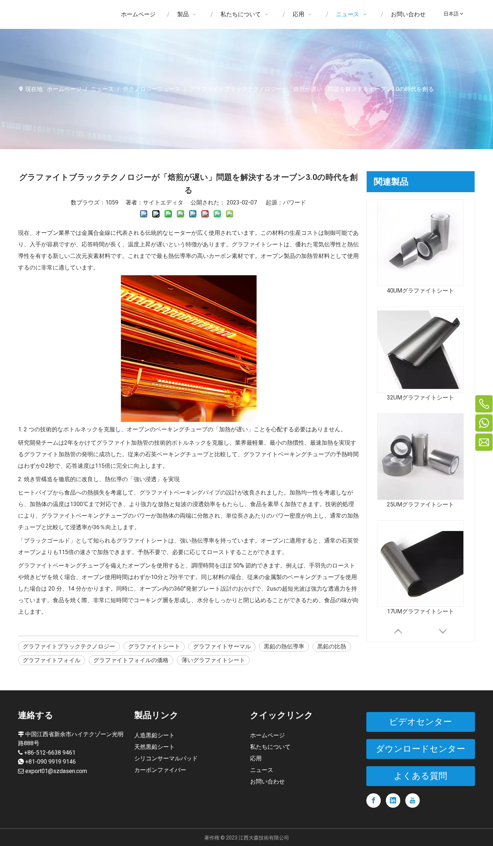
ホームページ (267, 735)
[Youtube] (412, 800)
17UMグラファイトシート (420, 611)
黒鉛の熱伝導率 (284, 646)
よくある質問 (420, 776)
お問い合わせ (267, 781)
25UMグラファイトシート (420, 504)
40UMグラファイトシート (420, 290)
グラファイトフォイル (51, 660)
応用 (256, 758)
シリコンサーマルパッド (166, 758)
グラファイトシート (154, 646)
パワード (294, 202)
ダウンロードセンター (420, 749)
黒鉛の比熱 (331, 646)
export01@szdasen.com (56, 771)
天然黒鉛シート (154, 746)
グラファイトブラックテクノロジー (69, 646)
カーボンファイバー (160, 770)
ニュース (261, 770)
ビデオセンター (420, 722)
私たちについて (270, 746)
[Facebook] (373, 800)
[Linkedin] (393, 800)
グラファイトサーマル (222, 646)
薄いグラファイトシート (213, 660)
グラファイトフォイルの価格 (131, 660)
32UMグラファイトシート (420, 397)
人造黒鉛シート (154, 735)
